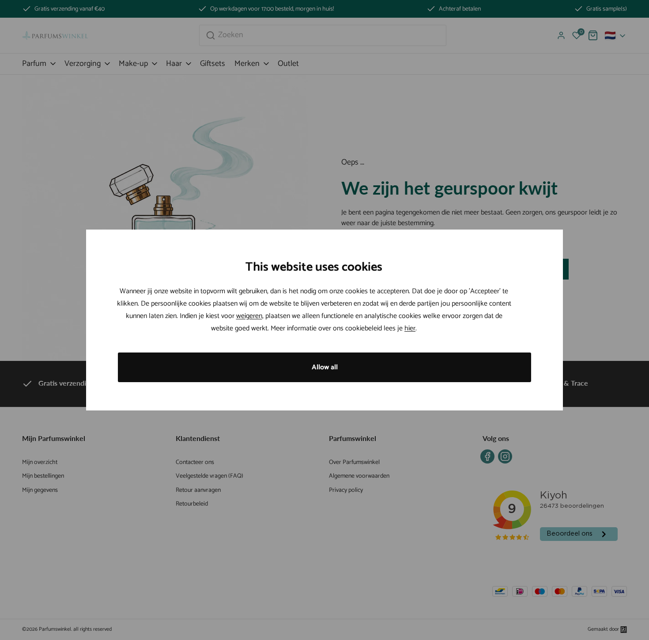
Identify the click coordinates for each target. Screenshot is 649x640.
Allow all (325, 367)
